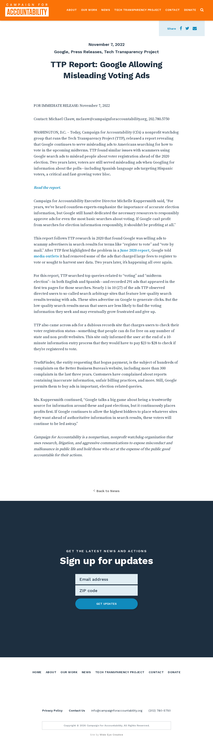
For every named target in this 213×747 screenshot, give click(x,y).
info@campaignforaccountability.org (116, 710)
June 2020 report (135, 250)
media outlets (46, 256)
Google (61, 51)
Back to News (108, 491)
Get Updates (106, 603)
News (105, 9)
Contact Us (77, 710)
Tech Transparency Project (137, 9)
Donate (190, 9)
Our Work (89, 9)
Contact (172, 9)
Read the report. (47, 187)
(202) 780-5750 (160, 710)
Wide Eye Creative (111, 734)
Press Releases (86, 51)
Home (37, 672)
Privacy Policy (52, 710)
